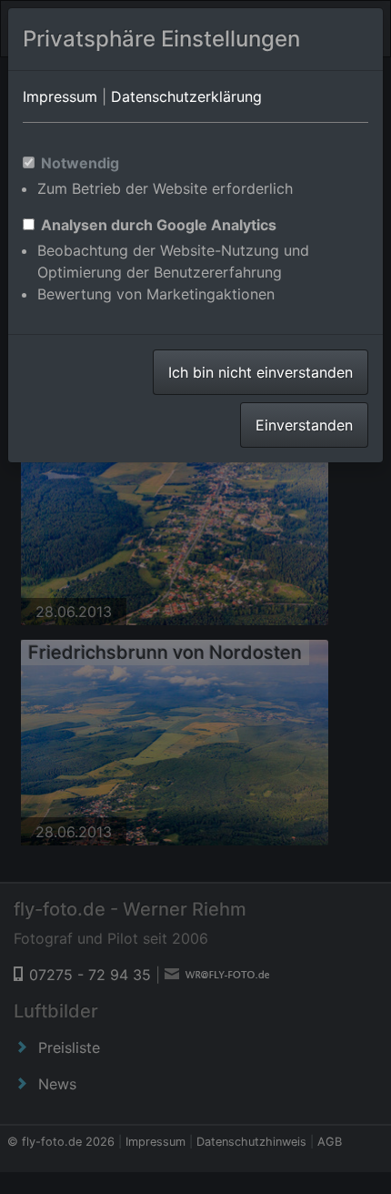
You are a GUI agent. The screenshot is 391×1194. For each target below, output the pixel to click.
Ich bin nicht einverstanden (260, 372)
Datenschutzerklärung (186, 96)
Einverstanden (304, 425)
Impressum (60, 96)
